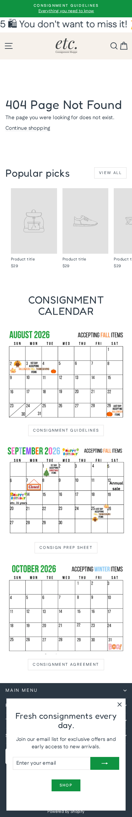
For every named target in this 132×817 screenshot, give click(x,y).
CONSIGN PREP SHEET (66, 547)
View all (110, 173)
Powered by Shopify (65, 811)
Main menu (21, 690)
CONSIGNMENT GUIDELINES (66, 430)
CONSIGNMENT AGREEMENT (66, 664)
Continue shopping (27, 128)
